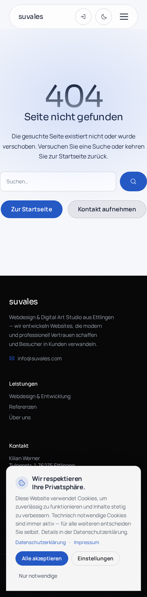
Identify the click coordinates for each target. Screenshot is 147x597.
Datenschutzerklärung (40, 542)
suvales (30, 16)
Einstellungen (95, 558)
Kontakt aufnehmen (107, 209)
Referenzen (23, 406)
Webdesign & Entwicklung (39, 396)
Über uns (20, 417)
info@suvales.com (40, 358)
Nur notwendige (38, 575)
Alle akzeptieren (42, 558)
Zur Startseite (31, 209)
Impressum (86, 542)
